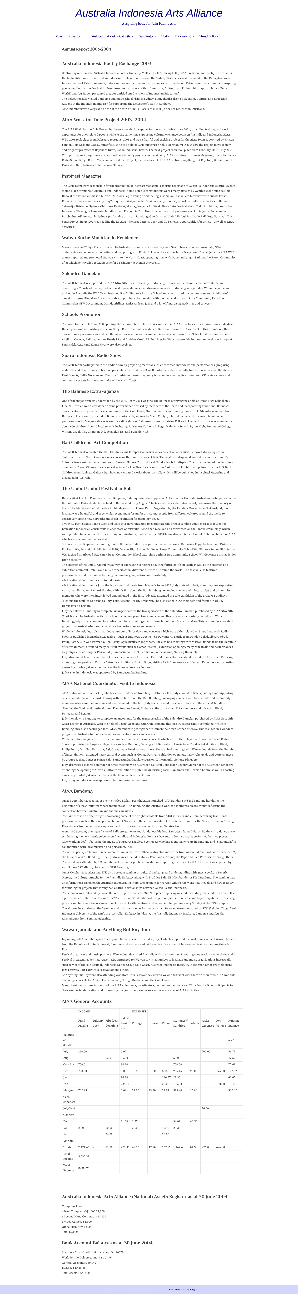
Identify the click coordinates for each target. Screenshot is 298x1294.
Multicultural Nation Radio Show (113, 36)
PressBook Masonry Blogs (182, 1289)
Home (59, 36)
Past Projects (147, 36)
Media (165, 36)
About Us (75, 36)
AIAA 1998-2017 (184, 36)
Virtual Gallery (208, 36)
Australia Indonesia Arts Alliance (149, 13)
